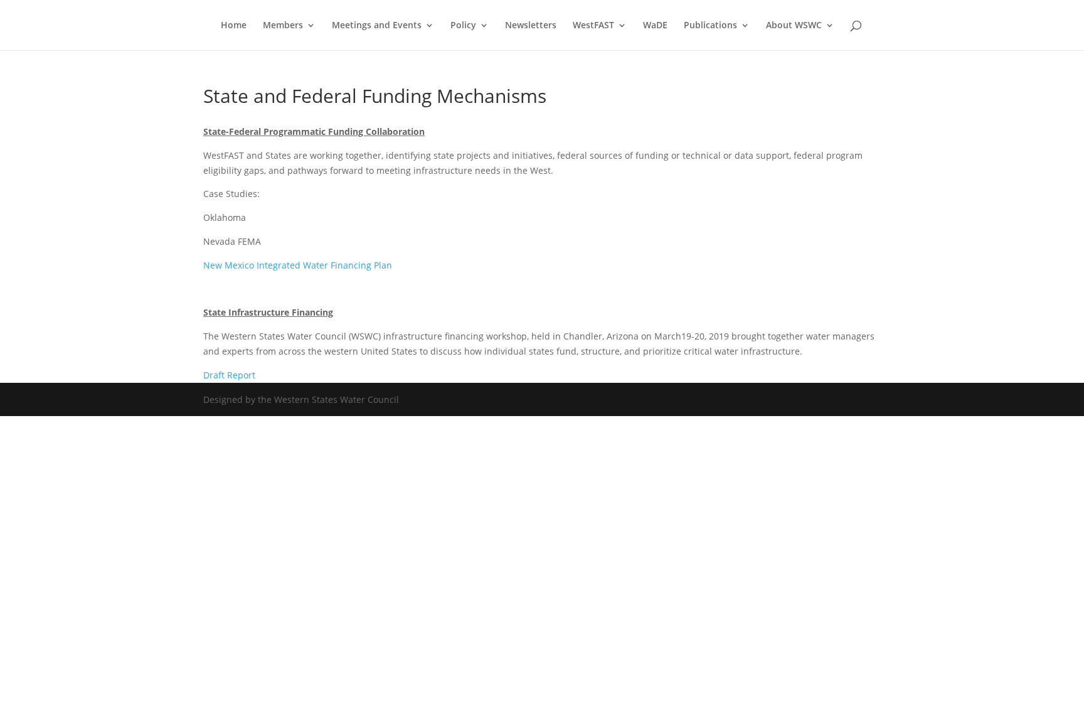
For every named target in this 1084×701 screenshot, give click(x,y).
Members (283, 26)
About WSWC (794, 26)
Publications (710, 26)
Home (234, 26)
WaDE (655, 26)
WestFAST (593, 26)
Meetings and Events (377, 26)
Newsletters (530, 26)
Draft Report (230, 375)
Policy (463, 26)
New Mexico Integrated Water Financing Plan (297, 265)
